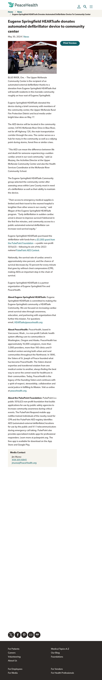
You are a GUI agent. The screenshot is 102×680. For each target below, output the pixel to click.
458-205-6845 (19, 460)
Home (10, 12)
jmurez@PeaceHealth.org (24, 463)
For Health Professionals (62, 673)
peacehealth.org (18, 391)
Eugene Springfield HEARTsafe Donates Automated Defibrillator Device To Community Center (51, 15)
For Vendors (57, 669)
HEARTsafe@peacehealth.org (28, 322)
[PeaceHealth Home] (23, 5)
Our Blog (55, 653)
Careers (11, 653)
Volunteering (14, 657)
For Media (13, 673)
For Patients (13, 649)
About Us (12, 661)
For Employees (15, 669)
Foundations (57, 657)
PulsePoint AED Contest (27, 250)
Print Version (70, 43)
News (19, 12)
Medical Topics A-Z (60, 649)
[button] (85, 7)
